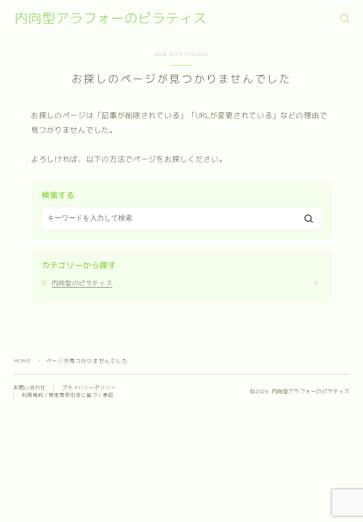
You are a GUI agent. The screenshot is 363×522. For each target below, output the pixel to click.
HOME (22, 361)
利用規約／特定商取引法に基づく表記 (67, 395)
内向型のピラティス (184, 283)
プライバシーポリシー (89, 387)
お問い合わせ (29, 387)
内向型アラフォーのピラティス (111, 18)
